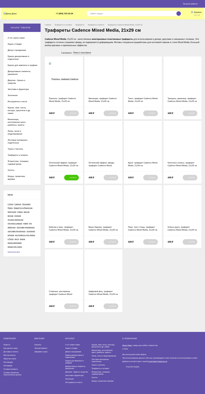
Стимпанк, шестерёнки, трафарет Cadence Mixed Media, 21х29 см (60, 294)
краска (22, 239)
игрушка (11, 235)
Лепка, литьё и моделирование (104, 356)
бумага (20, 212)
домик (25, 223)
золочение (30, 231)
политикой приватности (157, 361)
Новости (6, 345)
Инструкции (8, 362)
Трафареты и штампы (63, 25)
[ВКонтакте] (79, 13)
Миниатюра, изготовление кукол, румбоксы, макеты (102, 351)
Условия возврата (10, 369)
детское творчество (15, 220)
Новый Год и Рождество (23, 208)
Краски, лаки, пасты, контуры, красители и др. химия (103, 346)
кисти (17, 239)
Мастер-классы (9, 355)
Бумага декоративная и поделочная (74, 356)
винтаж (26, 212)
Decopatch (26, 204)
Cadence (17, 204)
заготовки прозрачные (17, 231)
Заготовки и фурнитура (74, 375)
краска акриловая (15, 243)
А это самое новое (72, 345)
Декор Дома (127, 345)
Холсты (95, 378)
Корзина (37, 345)
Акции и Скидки (71, 348)
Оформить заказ (41, 352)
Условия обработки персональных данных (12, 374)
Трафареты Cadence (96, 25)
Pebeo (10, 208)
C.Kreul (10, 204)
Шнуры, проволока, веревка (103, 381)
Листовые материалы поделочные (100, 360)
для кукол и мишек (15, 223)
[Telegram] (76, 13)
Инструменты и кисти (73, 382)
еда (30, 223)
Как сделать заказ (10, 348)
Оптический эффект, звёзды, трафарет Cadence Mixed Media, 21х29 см (102, 165)
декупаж (17, 216)
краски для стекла (15, 247)
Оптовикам (7, 366)
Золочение (69, 379)
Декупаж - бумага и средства (76, 372)
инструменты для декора (25, 235)
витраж (10, 216)
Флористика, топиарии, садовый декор (101, 373)
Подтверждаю (132, 366)
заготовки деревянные (26, 227)
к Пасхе (11, 239)
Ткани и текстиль (98, 365)
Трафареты (80, 25)
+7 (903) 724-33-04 (64, 13)
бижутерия (12, 212)
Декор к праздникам (73, 352)
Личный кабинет (40, 348)
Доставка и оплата (10, 352)
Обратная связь (9, 359)
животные (12, 227)
